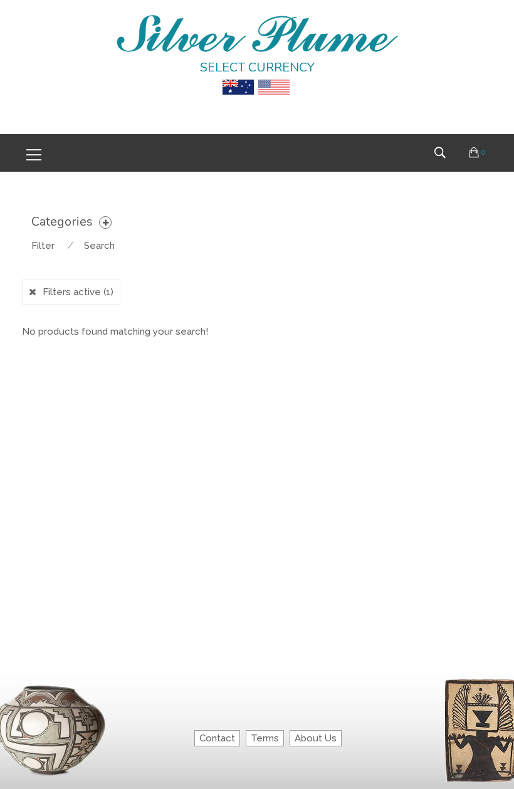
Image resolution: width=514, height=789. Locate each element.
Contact (217, 738)
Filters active (78, 292)
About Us (316, 738)
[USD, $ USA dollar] (274, 78)
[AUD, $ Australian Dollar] (238, 78)
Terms (265, 738)
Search (99, 245)
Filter (43, 245)
